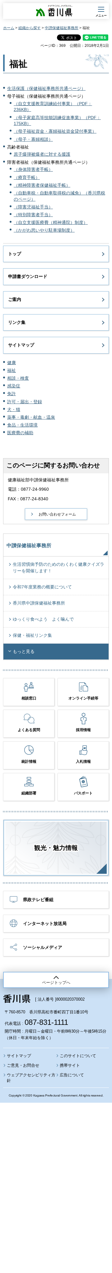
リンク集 (17, 322)
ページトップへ (56, 982)
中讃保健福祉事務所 (61, 28)
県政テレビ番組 (38, 899)
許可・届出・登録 (24, 401)
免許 (11, 393)
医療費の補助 (20, 432)
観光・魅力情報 (56, 847)
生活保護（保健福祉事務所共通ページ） (46, 88)
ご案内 (14, 299)
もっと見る (24, 651)
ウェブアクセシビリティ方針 (31, 1078)
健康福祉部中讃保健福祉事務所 (38, 479)
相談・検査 (18, 378)
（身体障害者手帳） (33, 169)
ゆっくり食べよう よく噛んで (43, 619)
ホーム (8, 28)
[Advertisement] (56, 1171)
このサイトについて (78, 1055)
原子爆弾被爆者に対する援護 (42, 154)
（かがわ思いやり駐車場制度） (44, 230)
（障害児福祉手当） (33, 206)
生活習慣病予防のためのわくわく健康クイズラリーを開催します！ (58, 567)
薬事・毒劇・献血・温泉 (31, 417)
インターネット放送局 (45, 923)
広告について (72, 1075)
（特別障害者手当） (33, 214)
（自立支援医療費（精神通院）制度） (51, 222)
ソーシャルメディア (42, 947)
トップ (14, 253)
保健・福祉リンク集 (32, 635)
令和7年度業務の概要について (42, 586)
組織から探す (29, 28)
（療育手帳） (27, 177)
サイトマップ (21, 344)
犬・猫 (13, 409)
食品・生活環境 (22, 424)
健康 (11, 362)
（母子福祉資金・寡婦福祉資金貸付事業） (55, 131)
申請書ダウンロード (27, 276)
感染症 (13, 385)
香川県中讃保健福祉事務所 (39, 603)
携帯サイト (70, 1065)
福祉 (11, 370)
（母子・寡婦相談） (33, 139)
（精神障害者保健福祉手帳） (42, 185)
